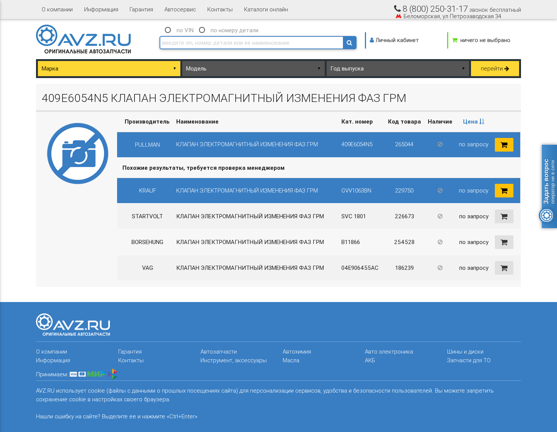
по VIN (185, 30)
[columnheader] (473, 122)
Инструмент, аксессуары (233, 360)
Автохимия (297, 351)
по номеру (234, 30)
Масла (291, 360)
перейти (492, 68)
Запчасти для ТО (469, 360)
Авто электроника (389, 351)
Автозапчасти (218, 351)
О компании (57, 9)
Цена (471, 121)
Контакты (220, 9)
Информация (101, 9)
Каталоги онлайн (266, 9)
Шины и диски (465, 351)
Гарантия (141, 9)
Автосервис (180, 9)
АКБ (370, 360)
